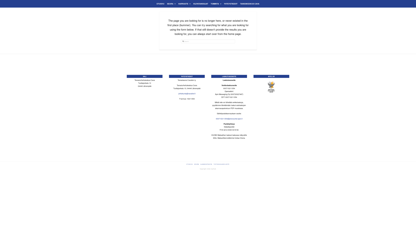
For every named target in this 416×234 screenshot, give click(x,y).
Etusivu (190, 164)
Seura (196, 164)
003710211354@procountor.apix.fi (229, 118)
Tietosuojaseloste (221, 164)
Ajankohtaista (206, 164)
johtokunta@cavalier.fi (186, 93)
